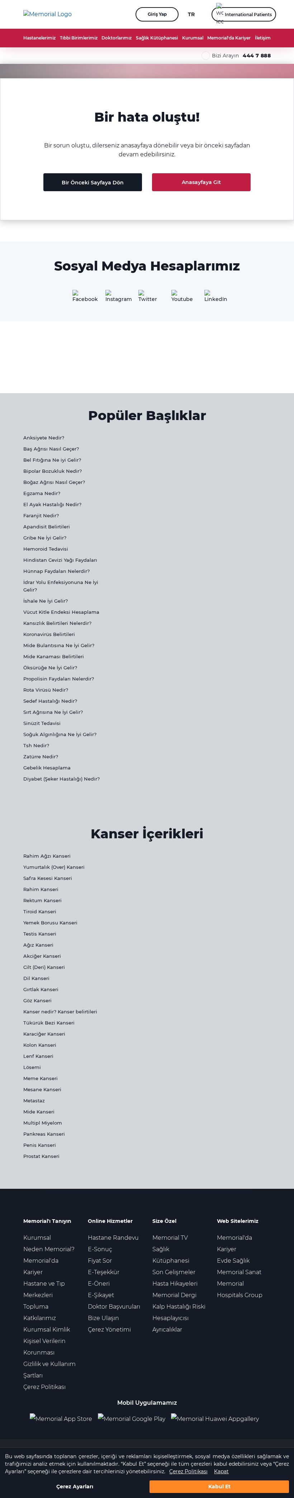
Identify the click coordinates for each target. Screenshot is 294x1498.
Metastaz (34, 1100)
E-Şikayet (101, 1295)
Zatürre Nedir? (40, 756)
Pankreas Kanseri (44, 1134)
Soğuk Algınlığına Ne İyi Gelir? (59, 734)
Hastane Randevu (113, 1237)
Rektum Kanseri (42, 900)
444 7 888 (257, 55)
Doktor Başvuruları (114, 1306)
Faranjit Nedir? (41, 515)
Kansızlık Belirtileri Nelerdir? (57, 623)
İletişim (263, 38)
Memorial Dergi (174, 1295)
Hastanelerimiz (39, 38)
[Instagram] (114, 298)
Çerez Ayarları (74, 1486)
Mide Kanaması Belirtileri (53, 656)
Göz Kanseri (37, 1000)
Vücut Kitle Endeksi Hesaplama (61, 612)
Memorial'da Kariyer (229, 38)
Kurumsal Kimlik (46, 1329)
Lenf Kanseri (38, 1056)
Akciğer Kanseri (42, 956)
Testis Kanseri (39, 934)
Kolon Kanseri (39, 1045)
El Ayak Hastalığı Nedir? (52, 504)
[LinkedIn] (213, 298)
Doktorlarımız (116, 38)
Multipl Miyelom (42, 1123)
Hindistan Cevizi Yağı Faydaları (60, 560)
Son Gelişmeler (173, 1272)
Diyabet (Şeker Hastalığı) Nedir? (61, 779)
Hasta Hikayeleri (175, 1283)
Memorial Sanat (239, 1272)
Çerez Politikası (188, 1471)
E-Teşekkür (103, 1272)
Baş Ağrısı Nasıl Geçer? (51, 449)
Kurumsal (192, 38)
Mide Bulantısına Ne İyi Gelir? (58, 645)
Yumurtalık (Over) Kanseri (54, 867)
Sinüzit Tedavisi (42, 723)
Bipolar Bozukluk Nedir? (52, 471)
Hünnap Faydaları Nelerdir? (56, 571)
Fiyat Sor (100, 1260)
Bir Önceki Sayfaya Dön (93, 182)
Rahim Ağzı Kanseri (47, 856)
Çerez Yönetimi (109, 1329)
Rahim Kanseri (40, 889)
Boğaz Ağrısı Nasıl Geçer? (54, 482)
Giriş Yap (157, 14)
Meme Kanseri (40, 1078)
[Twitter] (147, 298)
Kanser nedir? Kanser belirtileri (60, 1011)
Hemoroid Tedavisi (45, 549)
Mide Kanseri (38, 1112)
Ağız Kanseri (38, 945)
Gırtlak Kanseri (40, 989)
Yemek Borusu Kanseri (50, 922)
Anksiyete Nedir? (43, 438)
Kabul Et (219, 1486)
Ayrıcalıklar (167, 1329)
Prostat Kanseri (41, 1156)
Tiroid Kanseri (39, 911)
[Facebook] (81, 298)
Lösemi (32, 1067)
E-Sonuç (100, 1249)
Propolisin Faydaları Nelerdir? (58, 679)
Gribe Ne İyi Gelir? (44, 538)
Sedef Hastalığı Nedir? (50, 701)
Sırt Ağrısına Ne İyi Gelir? (53, 712)
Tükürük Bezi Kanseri (49, 1023)
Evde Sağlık (233, 1260)
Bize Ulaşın (103, 1318)
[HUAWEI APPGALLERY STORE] (218, 1419)
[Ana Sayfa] (47, 14)
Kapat (221, 1471)
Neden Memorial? (49, 1249)
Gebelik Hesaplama (47, 768)
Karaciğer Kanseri (44, 1034)
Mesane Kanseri (42, 1089)
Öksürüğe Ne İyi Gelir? (50, 667)
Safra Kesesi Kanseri (47, 878)
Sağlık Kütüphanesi (157, 38)
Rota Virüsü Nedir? (45, 690)
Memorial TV (170, 1237)
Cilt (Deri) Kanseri (44, 967)
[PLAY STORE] (131, 1419)
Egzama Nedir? (41, 493)
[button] (117, 14)
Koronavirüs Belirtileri (49, 634)
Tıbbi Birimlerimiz (79, 38)
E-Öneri (99, 1283)
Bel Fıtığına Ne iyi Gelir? (52, 460)
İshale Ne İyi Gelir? (45, 601)
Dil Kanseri (36, 978)
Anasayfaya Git (201, 182)
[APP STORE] (64, 1419)
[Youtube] (180, 298)
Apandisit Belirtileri (46, 526)
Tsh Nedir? (36, 745)
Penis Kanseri (39, 1145)
